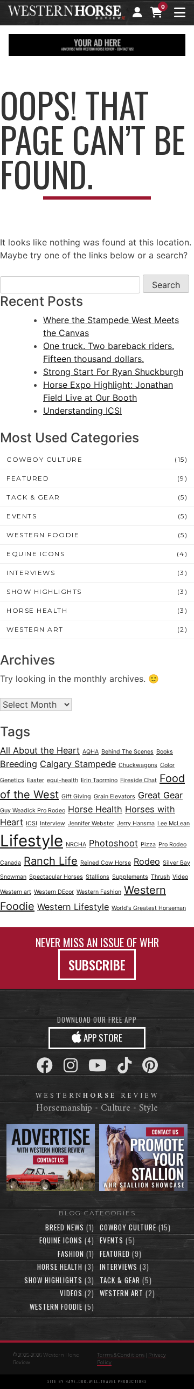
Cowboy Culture (44, 459)
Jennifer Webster (91, 823)
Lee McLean (173, 823)
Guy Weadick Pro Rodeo (32, 810)
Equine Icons (35, 554)
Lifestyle (31, 840)
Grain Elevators (114, 796)
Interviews (30, 573)
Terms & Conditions (120, 1355)
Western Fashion (99, 891)
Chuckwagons (138, 765)
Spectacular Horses (56, 876)
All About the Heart (40, 750)
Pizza (148, 844)
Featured (27, 478)
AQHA (90, 751)
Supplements (130, 876)
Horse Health (36, 610)
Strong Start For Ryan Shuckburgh (113, 371)
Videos (71, 1293)
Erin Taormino (99, 780)
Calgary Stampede (78, 763)
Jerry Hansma (136, 823)
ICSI (31, 823)
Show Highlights (44, 591)
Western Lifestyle (73, 906)
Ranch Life (51, 860)
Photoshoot (113, 843)
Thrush (160, 876)
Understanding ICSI (82, 410)
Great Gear (160, 795)
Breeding (18, 763)
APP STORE (101, 1037)
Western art (15, 891)
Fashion (71, 1253)
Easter (35, 780)
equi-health (62, 780)
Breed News (64, 1227)
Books (164, 751)
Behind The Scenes (127, 751)
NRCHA (76, 844)
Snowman (13, 876)
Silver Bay (176, 862)
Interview (52, 823)
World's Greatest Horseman (149, 908)
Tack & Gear (33, 497)
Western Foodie (42, 535)
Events (21, 516)
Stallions (97, 876)
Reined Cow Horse (105, 862)
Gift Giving (76, 796)
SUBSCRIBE (97, 964)
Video (180, 876)
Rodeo (147, 861)
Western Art (35, 629)
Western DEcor (54, 891)
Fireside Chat (138, 780)
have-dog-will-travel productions (106, 1381)
